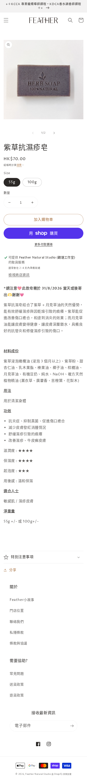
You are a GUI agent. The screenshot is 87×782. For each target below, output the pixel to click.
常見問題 (17, 673)
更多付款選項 (44, 245)
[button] (6, 20)
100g (32, 182)
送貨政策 (17, 684)
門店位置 (17, 610)
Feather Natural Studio (38, 774)
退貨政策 (17, 695)
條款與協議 (18, 643)
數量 (7, 193)
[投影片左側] (33, 133)
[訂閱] (71, 726)
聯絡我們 (17, 621)
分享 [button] (12, 570)
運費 (19, 165)
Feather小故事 (22, 600)
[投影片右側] (54, 133)
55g (12, 182)
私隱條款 (17, 632)
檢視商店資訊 (19, 275)
